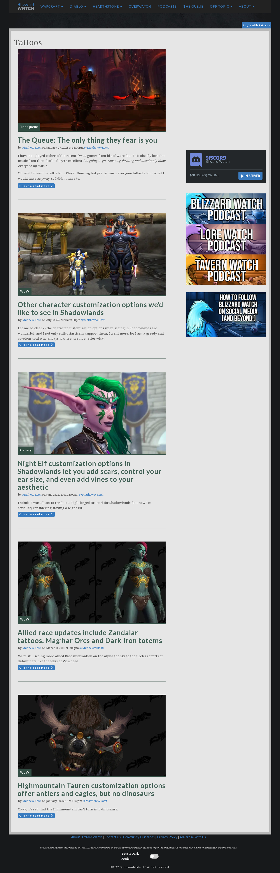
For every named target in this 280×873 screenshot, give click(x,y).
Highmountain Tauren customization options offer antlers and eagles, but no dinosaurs (92, 789)
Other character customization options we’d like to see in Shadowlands (90, 308)
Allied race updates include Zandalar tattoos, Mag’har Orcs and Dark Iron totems (90, 636)
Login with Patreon (256, 25)
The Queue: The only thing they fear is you (87, 140)
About (245, 6)
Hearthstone (106, 6)
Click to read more (34, 186)
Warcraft (50, 6)
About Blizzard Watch (86, 837)
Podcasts (167, 6)
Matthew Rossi (31, 147)
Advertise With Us (193, 837)
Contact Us (113, 837)
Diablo (77, 6)
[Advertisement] (227, 61)
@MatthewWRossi (96, 147)
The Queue (193, 6)
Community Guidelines (139, 837)
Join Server (250, 176)
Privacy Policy (167, 837)
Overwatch (140, 6)
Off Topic (220, 6)
